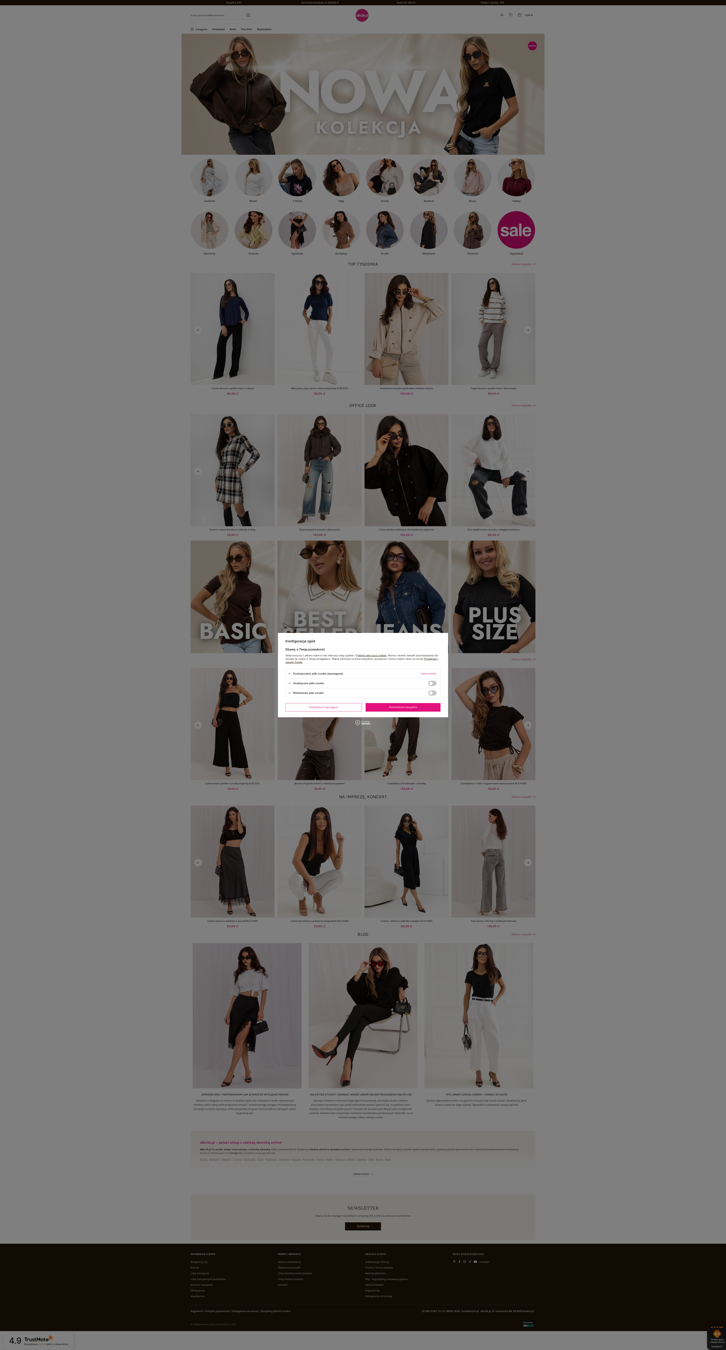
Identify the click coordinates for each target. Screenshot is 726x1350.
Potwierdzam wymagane (323, 707)
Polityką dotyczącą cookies (371, 655)
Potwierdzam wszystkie (403, 707)
